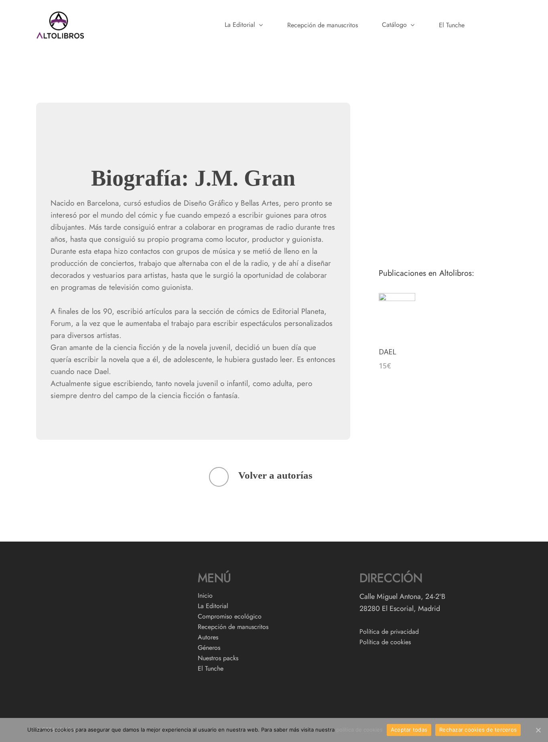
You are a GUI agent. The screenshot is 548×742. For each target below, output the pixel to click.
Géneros (209, 647)
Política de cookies (385, 642)
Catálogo (394, 25)
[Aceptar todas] (538, 730)
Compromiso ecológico (230, 616)
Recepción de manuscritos (322, 25)
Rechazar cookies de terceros (478, 729)
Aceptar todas (409, 729)
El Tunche (452, 25)
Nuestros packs (218, 658)
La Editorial (240, 25)
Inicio (205, 595)
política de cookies (359, 729)
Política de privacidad (389, 631)
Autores (208, 637)
